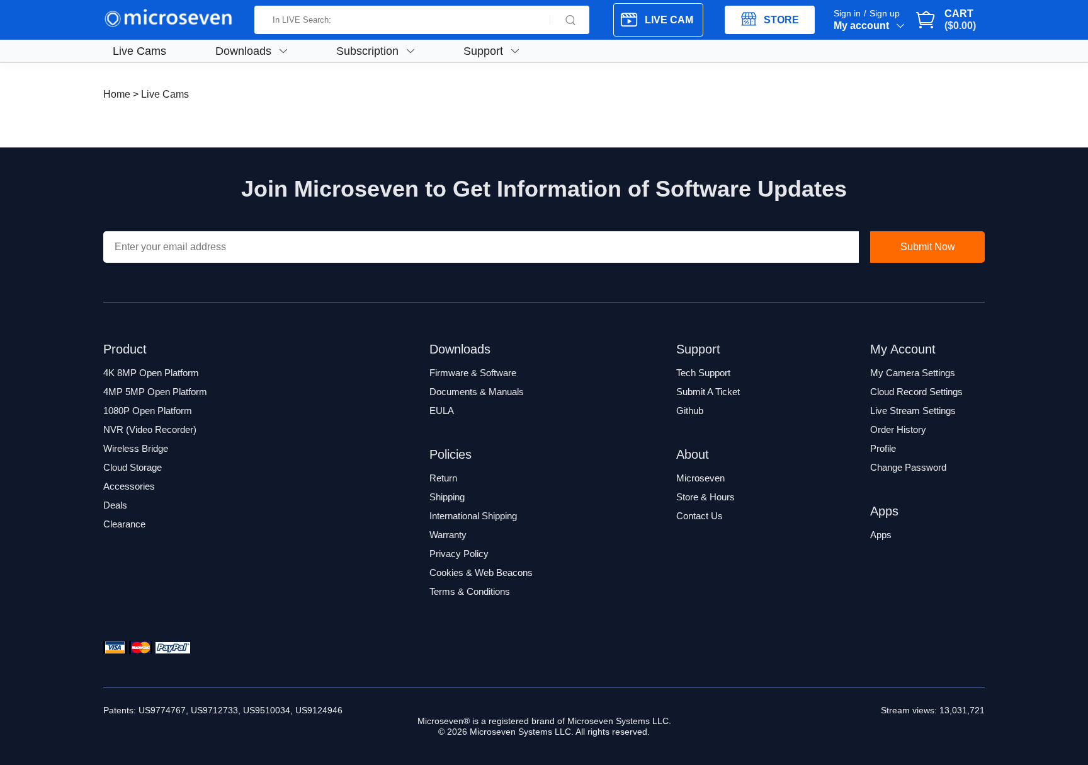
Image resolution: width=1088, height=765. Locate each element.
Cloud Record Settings (916, 391)
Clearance (124, 524)
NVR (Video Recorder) (149, 429)
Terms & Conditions (469, 591)
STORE (781, 19)
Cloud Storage (132, 467)
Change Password (908, 467)
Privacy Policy (459, 553)
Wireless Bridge (135, 448)
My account (861, 25)
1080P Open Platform (147, 410)
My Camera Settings (912, 372)
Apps (881, 534)
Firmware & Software (472, 372)
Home (116, 94)
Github (689, 410)
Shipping (447, 497)
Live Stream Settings (913, 410)
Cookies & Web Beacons (481, 572)
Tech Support (703, 372)
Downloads (243, 51)
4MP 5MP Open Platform (155, 391)
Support (483, 51)
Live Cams (139, 51)
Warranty (448, 534)
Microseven (700, 478)
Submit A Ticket (708, 391)
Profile (883, 448)
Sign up (885, 13)
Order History (898, 429)
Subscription (367, 51)
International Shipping (473, 515)
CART (958, 19)
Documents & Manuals (476, 391)
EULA (441, 410)
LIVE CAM (669, 19)
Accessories (129, 486)
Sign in (847, 13)
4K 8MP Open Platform (151, 372)
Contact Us (699, 515)
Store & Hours (705, 497)
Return (443, 478)
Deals (115, 505)
